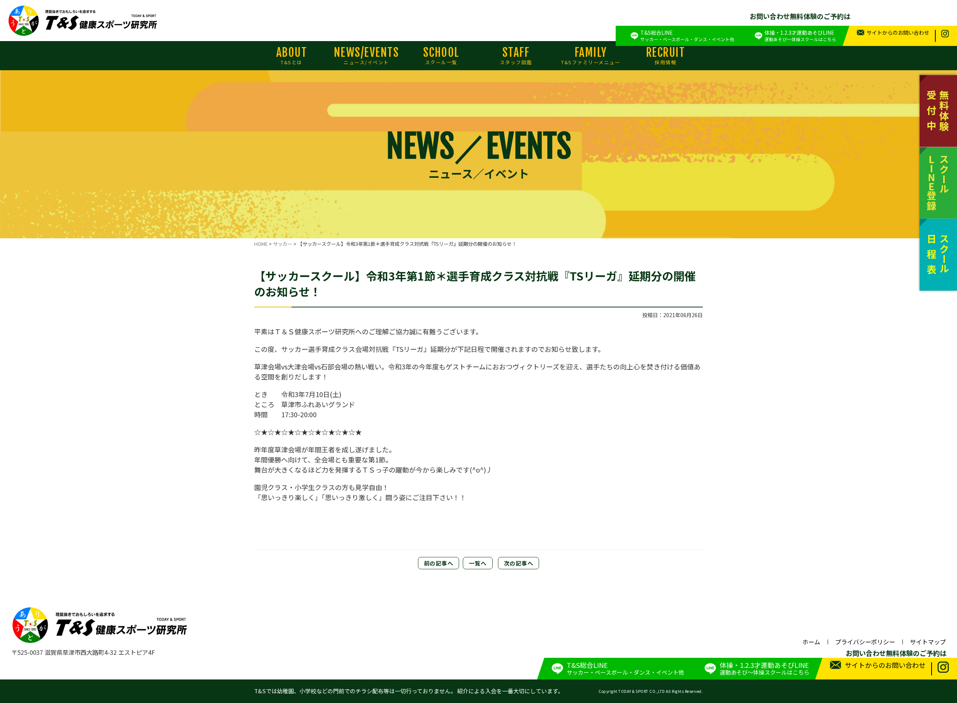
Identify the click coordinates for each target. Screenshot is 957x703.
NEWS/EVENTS (366, 55)
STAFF (516, 55)
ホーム (811, 641)
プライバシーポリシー (865, 641)
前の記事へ (438, 563)
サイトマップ (928, 641)
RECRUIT (665, 55)
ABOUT (291, 55)
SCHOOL (441, 55)
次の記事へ (518, 563)
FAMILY (590, 55)
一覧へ (477, 563)
